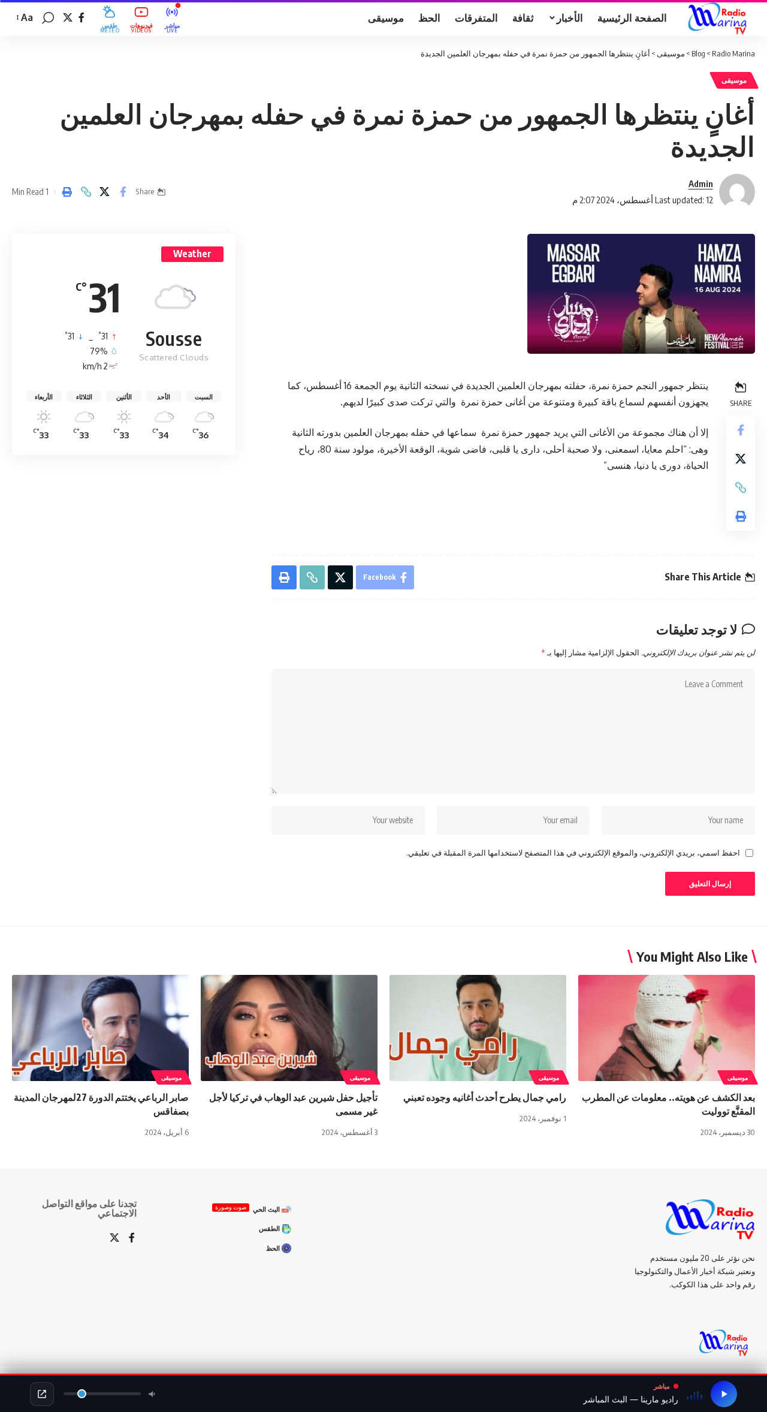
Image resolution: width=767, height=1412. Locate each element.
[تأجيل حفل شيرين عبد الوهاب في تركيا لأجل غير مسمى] (289, 1028)
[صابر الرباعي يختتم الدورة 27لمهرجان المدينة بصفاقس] (100, 1028)
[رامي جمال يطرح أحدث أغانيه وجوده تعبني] (477, 1028)
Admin (701, 183)
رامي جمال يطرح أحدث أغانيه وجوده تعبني (484, 1097)
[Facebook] (81, 18)
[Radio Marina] (720, 18)
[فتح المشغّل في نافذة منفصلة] (42, 1394)
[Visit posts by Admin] (737, 192)
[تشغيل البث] (724, 1394)
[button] (48, 18)
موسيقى (734, 80)
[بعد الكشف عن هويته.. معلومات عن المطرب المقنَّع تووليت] (666, 1028)
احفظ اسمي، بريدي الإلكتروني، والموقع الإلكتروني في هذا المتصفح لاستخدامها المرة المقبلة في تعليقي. (573, 852)
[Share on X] (104, 191)
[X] (68, 18)
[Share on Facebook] (122, 191)
